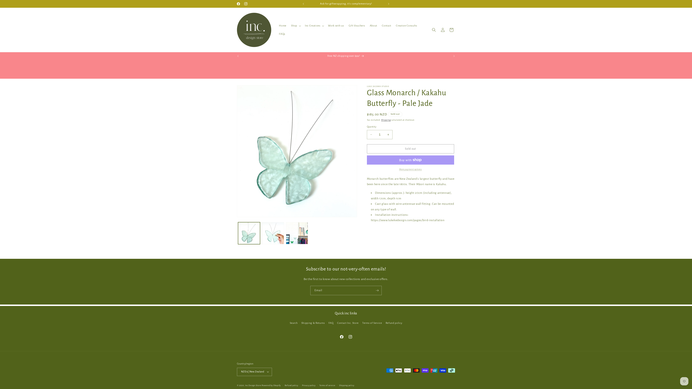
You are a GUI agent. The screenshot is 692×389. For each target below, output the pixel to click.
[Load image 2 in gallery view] (273, 233)
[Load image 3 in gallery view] (297, 233)
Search (294, 323)
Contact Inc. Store (348, 323)
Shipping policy (346, 385)
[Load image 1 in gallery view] (249, 233)
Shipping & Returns (313, 323)
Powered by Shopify (271, 385)
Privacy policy (309, 385)
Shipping (386, 120)
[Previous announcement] (303, 4)
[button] (296, 26)
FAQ (331, 323)
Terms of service (327, 385)
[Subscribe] (377, 290)
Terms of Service (372, 323)
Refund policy (394, 323)
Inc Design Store (253, 385)
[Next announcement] (389, 4)
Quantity (371, 127)
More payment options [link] (410, 169)
